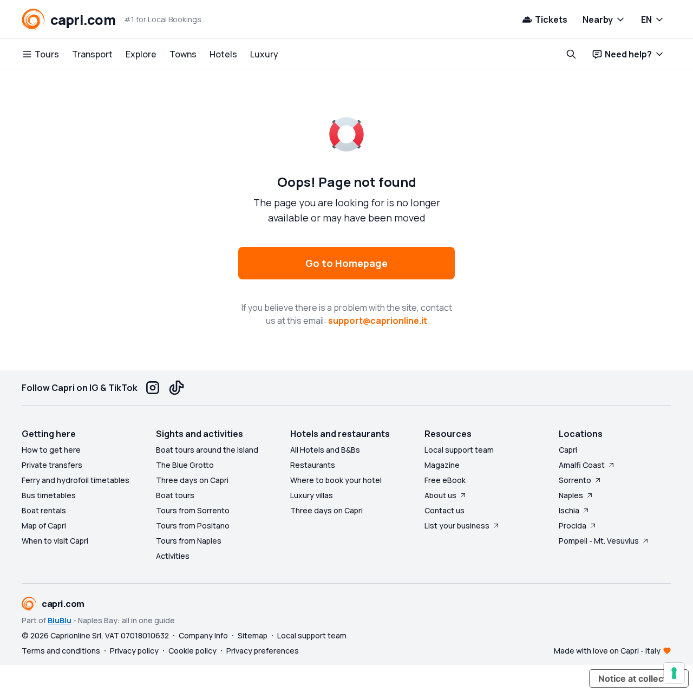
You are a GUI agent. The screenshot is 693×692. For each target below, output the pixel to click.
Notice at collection (638, 678)
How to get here (51, 450)
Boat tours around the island (207, 450)
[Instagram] (152, 387)
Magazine (442, 465)
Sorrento (575, 480)
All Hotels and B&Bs (325, 450)
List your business (456, 525)
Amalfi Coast (582, 465)
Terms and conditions (61, 650)
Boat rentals (44, 510)
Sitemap (252, 635)
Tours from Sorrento (193, 510)
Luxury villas (311, 495)
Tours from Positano (193, 525)
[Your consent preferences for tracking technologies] (674, 673)
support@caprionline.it (377, 321)
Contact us (444, 510)
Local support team (459, 450)
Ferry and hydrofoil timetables (75, 480)
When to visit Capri (55, 541)
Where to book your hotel (336, 480)
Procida (572, 525)
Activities (172, 556)
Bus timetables (49, 495)
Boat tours (175, 495)
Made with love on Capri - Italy (607, 650)
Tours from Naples (188, 541)
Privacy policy (134, 650)
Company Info (203, 635)
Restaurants (312, 465)
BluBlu (59, 620)
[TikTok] (176, 387)
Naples (571, 495)
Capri (568, 450)
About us (440, 495)
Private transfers (52, 465)
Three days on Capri (192, 480)
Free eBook (445, 480)
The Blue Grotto (185, 465)
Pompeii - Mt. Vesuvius (599, 541)
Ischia (569, 510)
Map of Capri (44, 525)
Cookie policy (192, 650)
